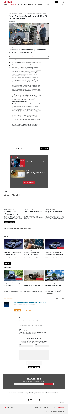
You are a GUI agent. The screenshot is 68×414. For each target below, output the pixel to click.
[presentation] (63, 9)
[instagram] (31, 399)
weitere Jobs (17, 310)
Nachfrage (38, 70)
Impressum (47, 411)
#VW (21, 228)
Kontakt (54, 407)
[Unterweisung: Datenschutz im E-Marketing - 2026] (18, 174)
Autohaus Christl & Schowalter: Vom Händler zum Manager (54, 284)
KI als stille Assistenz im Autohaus (36, 162)
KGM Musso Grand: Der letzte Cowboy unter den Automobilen (33, 284)
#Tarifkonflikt (31, 209)
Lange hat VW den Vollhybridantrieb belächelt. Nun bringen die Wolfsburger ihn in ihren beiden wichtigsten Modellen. (33, 258)
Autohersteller (20, 13)
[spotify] (39, 399)
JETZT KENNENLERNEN (29, 182)
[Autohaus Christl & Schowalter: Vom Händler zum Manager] (54, 275)
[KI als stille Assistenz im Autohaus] (18, 163)
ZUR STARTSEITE (44, 148)
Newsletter (45, 1)
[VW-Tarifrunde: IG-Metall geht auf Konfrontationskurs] (34, 202)
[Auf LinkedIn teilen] (9, 67)
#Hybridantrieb (31, 250)
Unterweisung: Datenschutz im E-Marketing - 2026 (35, 173)
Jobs (52, 1)
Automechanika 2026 (22, 4)
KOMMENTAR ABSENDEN (34, 367)
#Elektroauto (10, 250)
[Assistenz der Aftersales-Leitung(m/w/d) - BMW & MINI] (6, 304)
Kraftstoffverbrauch (27, 74)
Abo (56, 1)
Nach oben (61, 402)
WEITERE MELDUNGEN (9, 222)
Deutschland (24, 67)
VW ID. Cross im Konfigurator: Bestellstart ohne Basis (12, 253)
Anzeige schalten (27, 310)
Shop (49, 1)
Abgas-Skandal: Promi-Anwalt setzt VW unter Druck (53, 212)
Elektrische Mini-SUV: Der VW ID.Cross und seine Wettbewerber (54, 253)
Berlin (35, 80)
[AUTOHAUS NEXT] (15, 156)
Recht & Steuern (38, 4)
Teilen (21, 56)
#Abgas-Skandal (12, 195)
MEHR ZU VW (7, 263)
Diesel (31, 64)
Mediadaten (47, 407)
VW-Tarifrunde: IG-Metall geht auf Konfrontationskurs (33, 212)
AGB (51, 411)
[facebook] (28, 399)
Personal (24, 107)
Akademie (45, 4)
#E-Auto (51, 250)
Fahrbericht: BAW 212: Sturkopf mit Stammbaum (13, 284)
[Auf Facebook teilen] (9, 62)
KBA (18, 72)
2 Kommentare (14, 56)
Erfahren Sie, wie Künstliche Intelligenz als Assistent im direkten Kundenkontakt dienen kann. (36, 164)
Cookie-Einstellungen (61, 411)
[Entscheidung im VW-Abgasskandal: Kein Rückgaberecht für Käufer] (13, 202)
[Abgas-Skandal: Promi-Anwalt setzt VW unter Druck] (54, 202)
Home (10, 13)
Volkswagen (14, 67)
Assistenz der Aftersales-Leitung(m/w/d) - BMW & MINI (30, 302)
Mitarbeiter (35, 107)
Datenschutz (55, 411)
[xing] (33, 399)
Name (36, 344)
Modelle (28, 81)
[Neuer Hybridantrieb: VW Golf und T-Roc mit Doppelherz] (34, 244)
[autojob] (60, 298)
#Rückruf (16, 228)
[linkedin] (36, 399)
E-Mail (20, 344)
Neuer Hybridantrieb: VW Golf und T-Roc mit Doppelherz (32, 253)
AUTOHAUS (38, 62)
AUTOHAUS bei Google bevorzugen (40, 56)
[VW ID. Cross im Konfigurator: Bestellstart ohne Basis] (13, 244)
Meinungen (30, 4)
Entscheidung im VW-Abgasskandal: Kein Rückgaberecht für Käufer (11, 213)
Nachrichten (13, 4)
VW (14, 94)
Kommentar (21, 348)
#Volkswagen (28, 228)
